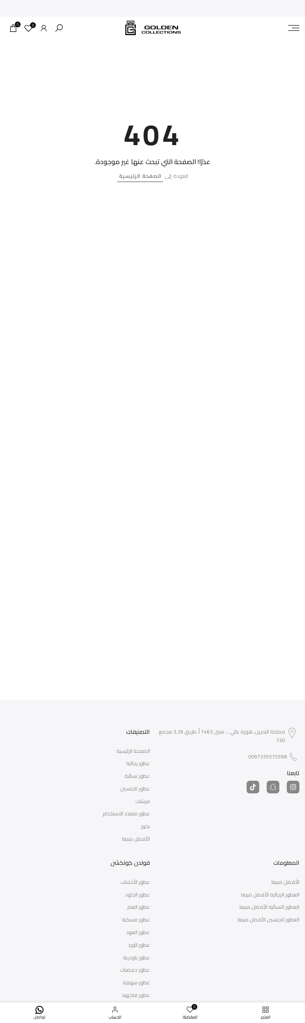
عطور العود (138, 932)
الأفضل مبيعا (136, 839)
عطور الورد (139, 945)
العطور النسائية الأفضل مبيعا (269, 907)
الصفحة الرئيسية (140, 176)
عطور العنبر (138, 907)
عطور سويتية (136, 983)
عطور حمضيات (135, 970)
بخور (145, 826)
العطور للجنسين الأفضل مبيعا (268, 920)
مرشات (142, 801)
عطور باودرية (136, 958)
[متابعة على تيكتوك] (253, 787)
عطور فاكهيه (136, 995)
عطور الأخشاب (135, 882)
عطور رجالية (138, 763)
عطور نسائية (137, 776)
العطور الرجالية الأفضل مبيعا (270, 895)
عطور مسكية (136, 920)
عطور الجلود (137, 895)
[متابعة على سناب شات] (273, 787)
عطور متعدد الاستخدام (126, 814)
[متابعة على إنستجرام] (293, 787)
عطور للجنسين (135, 789)
